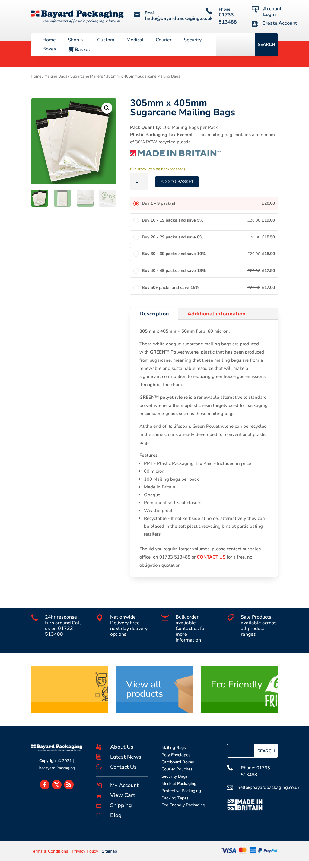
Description (154, 313)
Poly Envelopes (175, 755)
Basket (82, 50)
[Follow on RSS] (69, 784)
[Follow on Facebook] (44, 784)
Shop (73, 40)
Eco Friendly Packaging (183, 805)
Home (49, 40)
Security (193, 40)
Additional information (216, 313)
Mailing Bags (55, 76)
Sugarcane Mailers (86, 76)
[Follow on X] (57, 784)
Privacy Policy (85, 851)
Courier (164, 40)
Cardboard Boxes (177, 762)
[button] (106, 108)
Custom (105, 40)
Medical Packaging (178, 783)
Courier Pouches (177, 769)
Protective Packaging (181, 791)
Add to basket (177, 181)
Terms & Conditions (49, 851)
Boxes (49, 49)
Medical (135, 40)
